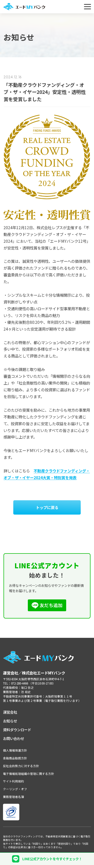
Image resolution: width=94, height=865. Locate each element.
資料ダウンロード (17, 729)
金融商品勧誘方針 (15, 758)
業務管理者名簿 (13, 797)
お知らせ (10, 720)
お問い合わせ (13, 738)
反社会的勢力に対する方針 (21, 766)
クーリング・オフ (15, 789)
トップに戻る (47, 507)
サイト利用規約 (13, 781)
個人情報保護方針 (15, 750)
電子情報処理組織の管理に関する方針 (28, 774)
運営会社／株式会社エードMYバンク (34, 672)
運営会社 (10, 712)
